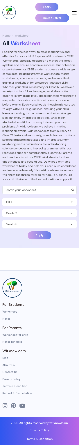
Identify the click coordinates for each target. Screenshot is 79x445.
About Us (8, 365)
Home (6, 35)
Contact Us (9, 372)
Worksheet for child (15, 335)
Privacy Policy (11, 379)
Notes (6, 319)
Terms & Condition (14, 386)
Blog (5, 358)
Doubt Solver (52, 18)
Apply (39, 235)
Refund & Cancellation (17, 393)
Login (47, 7)
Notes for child (12, 342)
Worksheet (9, 311)
